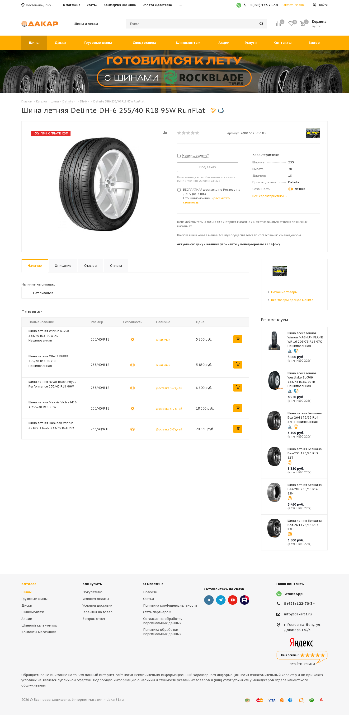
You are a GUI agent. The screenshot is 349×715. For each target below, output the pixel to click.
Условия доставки (97, 605)
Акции (26, 619)
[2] (184, 133)
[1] (179, 133)
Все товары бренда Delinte (292, 300)
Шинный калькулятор (39, 625)
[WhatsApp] (239, 6)
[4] (193, 133)
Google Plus (244, 600)
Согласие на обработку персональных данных (162, 621)
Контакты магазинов (38, 632)
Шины (26, 592)
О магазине (153, 583)
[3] (188, 133)
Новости (150, 592)
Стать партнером (157, 612)
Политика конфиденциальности (170, 605)
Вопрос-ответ (93, 619)
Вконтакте (209, 600)
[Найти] (261, 23)
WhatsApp (293, 593)
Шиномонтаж (32, 612)
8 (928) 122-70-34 (299, 603)
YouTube (232, 600)
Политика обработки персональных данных (162, 631)
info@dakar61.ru (298, 614)
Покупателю (92, 592)
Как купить (92, 583)
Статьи (148, 599)
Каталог (28, 583)
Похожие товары (284, 292)
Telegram (221, 600)
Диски (26, 605)
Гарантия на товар (97, 612)
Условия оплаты (95, 599)
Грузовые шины (34, 599)
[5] (197, 133)
